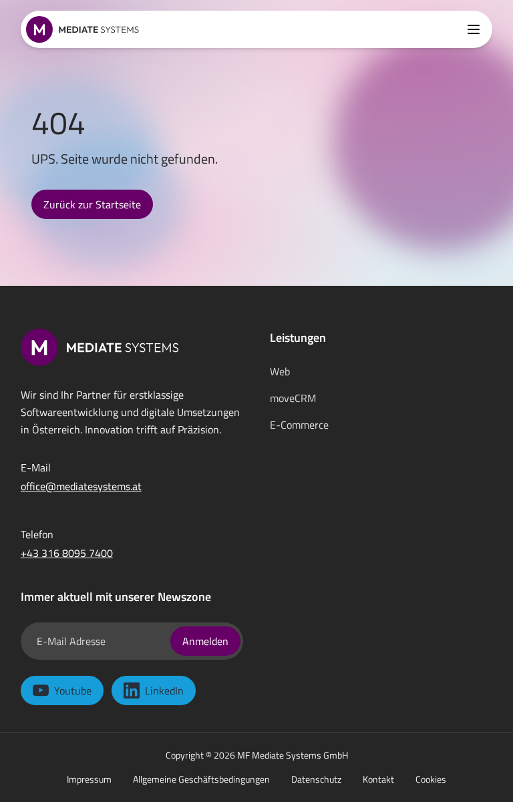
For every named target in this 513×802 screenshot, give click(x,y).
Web (280, 371)
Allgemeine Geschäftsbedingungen (201, 779)
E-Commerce (299, 425)
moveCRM (293, 398)
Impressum (89, 779)
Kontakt (378, 779)
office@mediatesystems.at (81, 486)
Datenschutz (316, 779)
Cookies (430, 779)
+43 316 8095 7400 (67, 553)
